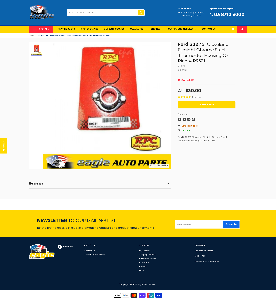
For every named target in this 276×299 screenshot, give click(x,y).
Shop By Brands (89, 29)
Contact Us (208, 29)
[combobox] (102, 12)
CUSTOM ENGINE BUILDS (181, 29)
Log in (242, 29)
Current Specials (114, 29)
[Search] (141, 12)
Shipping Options (147, 255)
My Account (144, 251)
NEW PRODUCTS (66, 29)
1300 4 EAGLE (201, 256)
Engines (156, 29)
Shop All (44, 29)
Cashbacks (144, 263)
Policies (142, 267)
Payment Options (147, 259)
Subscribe (231, 224)
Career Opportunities (94, 255)
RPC (183, 66)
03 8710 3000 (213, 262)
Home (31, 35)
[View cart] (233, 29)
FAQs (141, 271)
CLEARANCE (137, 29)
